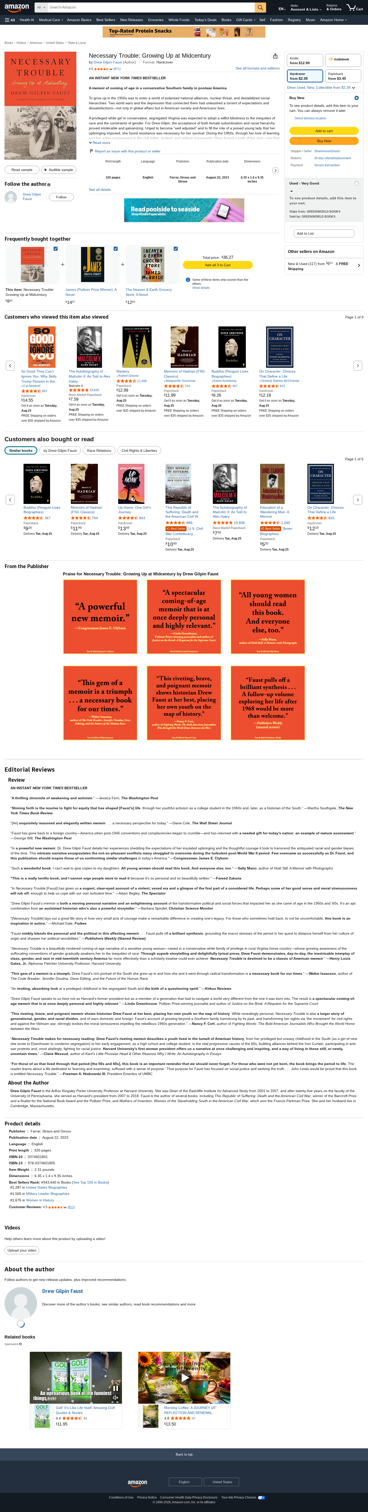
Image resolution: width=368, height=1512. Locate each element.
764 (95, 518)
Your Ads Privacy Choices (238, 1497)
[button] (10, 20)
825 (331, 518)
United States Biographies (46, 1187)
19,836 (239, 523)
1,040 (285, 523)
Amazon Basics (79, 20)
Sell (262, 20)
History (21, 43)
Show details (201, 288)
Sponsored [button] (11, 1344)
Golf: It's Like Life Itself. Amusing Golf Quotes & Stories (85, 1410)
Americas (36, 43)
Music (310, 20)
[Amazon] (17, 7)
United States (55, 43)
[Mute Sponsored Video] (115, 1398)
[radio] (305, 60)
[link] (92, 264)
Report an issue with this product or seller (127, 151)
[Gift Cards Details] (255, 20)
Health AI (27, 20)
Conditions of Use (121, 1497)
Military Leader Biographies (47, 1194)
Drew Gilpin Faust (108, 62)
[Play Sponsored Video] (184, 1378)
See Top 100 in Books (90, 1182)
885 (190, 523)
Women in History (40, 1200)
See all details (100, 190)
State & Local (77, 43)
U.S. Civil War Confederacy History (184, 531)
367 (48, 518)
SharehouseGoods (327, 151)
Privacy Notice (147, 1497)
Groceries (155, 20)
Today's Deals (206, 20)
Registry (294, 20)
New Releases (131, 20)
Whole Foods (179, 20)
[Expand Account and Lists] (320, 9)
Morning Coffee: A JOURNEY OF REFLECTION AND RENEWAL (190, 1410)
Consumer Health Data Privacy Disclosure (189, 1497)
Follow (61, 197)
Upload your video (22, 1250)
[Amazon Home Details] (346, 20)
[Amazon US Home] (137, 1484)
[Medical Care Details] (62, 20)
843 (142, 518)
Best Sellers (105, 20)
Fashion (276, 20)
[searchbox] (151, 7)
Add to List (305, 233)
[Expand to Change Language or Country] (285, 9)
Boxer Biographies (276, 531)
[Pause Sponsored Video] (115, 1388)
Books (226, 20)
